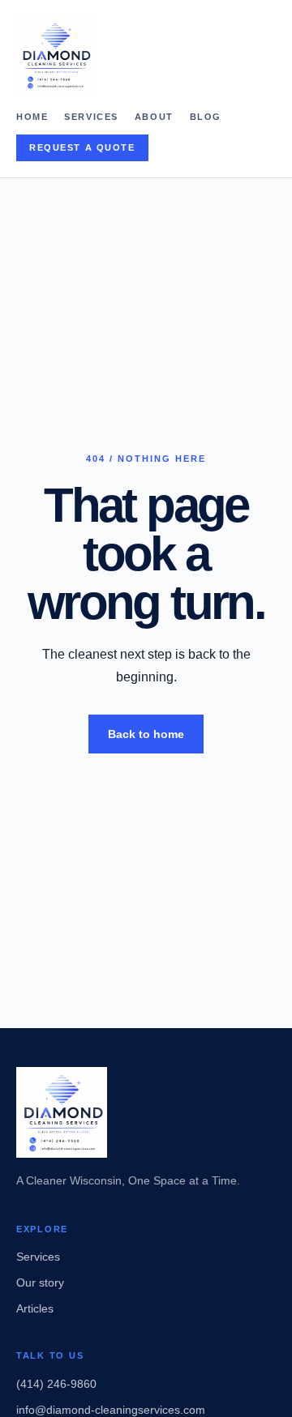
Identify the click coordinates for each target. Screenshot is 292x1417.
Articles (35, 1308)
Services (91, 117)
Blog (205, 117)
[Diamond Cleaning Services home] (146, 55)
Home (32, 117)
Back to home (146, 734)
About (154, 117)
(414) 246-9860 (56, 1383)
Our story (40, 1282)
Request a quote (82, 147)
